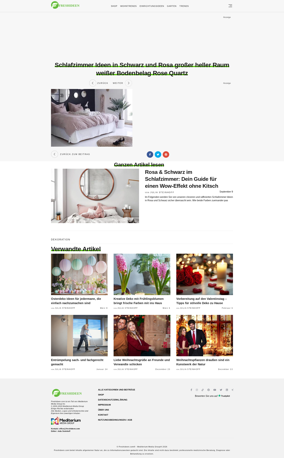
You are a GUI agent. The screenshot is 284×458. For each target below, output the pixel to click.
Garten (171, 6)
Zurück (102, 83)
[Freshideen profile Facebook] (192, 390)
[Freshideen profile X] (221, 390)
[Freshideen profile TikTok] (203, 390)
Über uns (103, 410)
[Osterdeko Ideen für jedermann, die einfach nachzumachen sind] (79, 274)
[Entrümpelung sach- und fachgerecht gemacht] (79, 335)
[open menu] (230, 6)
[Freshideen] (65, 6)
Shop (114, 6)
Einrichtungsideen (152, 6)
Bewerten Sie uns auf (206, 396)
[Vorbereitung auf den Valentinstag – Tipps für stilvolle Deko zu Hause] (204, 274)
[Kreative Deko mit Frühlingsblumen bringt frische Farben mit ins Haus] (142, 274)
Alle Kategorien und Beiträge (116, 390)
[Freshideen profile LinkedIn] (227, 390)
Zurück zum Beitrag (74, 154)
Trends (184, 6)
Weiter (119, 83)
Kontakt (103, 415)
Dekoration (60, 239)
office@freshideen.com (69, 429)
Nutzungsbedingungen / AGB (115, 420)
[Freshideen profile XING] (233, 390)
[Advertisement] (142, 36)
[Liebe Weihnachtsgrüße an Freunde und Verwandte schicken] (142, 335)
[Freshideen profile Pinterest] (208, 390)
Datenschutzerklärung (113, 400)
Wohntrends (128, 6)
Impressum (104, 405)
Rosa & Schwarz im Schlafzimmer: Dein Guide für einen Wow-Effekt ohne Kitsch (181, 179)
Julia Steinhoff (162, 192)
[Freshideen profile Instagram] (197, 390)
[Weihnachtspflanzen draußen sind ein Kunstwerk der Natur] (204, 335)
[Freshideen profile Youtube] (215, 390)
